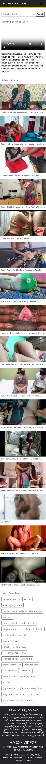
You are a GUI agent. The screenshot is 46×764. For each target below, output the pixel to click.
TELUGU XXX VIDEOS (13, 3)
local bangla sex (10, 658)
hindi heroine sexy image (14, 647)
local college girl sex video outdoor (19, 623)
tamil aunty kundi (27, 676)
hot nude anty (31, 664)
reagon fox (26, 670)
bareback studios (11, 629)
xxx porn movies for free (14, 652)
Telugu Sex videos (23, 760)
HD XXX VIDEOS (23, 742)
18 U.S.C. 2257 (19, 754)
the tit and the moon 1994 (15, 635)
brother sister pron (12, 664)
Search (40, 14)
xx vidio (27, 599)
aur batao (7, 617)
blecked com (9, 676)
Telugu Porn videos (33, 757)
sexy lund (7, 694)
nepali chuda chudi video (27, 694)
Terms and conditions (12, 757)
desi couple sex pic (11, 599)
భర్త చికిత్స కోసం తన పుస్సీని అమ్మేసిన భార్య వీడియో (23, 688)
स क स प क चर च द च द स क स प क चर (17, 700)
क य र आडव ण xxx (10, 670)
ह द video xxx (8, 682)
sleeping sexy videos (12, 605)
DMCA (7, 754)
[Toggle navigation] (41, 3)
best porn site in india (33, 629)
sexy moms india (11, 641)
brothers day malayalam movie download (22, 611)
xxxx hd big (26, 658)
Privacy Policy (33, 754)
